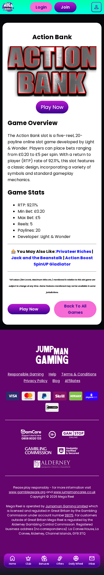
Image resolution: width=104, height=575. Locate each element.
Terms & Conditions (78, 374)
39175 (69, 515)
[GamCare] (31, 434)
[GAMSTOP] (73, 434)
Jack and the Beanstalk (36, 258)
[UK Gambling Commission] (38, 450)
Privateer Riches (73, 251)
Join (65, 7)
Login (41, 7)
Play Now (28, 309)
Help (52, 374)
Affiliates (72, 380)
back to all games (75, 309)
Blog (56, 380)
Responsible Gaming (26, 374)
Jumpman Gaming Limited (66, 506)
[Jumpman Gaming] (52, 362)
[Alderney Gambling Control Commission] (52, 464)
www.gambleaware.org (27, 492)
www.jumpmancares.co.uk (74, 492)
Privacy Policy (35, 380)
